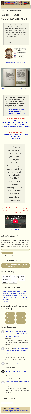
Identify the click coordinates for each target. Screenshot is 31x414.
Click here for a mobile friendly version (15, 230)
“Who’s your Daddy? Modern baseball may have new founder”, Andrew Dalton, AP (17, 111)
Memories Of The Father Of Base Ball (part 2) (15, 293)
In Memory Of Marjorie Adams (18, 363)
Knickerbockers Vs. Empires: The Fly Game (14, 295)
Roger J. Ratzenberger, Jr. (11, 331)
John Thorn (8, 371)
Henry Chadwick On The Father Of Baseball (14, 291)
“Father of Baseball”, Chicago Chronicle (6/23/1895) (16, 126)
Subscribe (7, 252)
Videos (15, 121)
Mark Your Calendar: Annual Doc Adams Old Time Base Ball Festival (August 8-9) (16, 334)
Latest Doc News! (15, 138)
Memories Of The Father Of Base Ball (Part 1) (15, 297)
